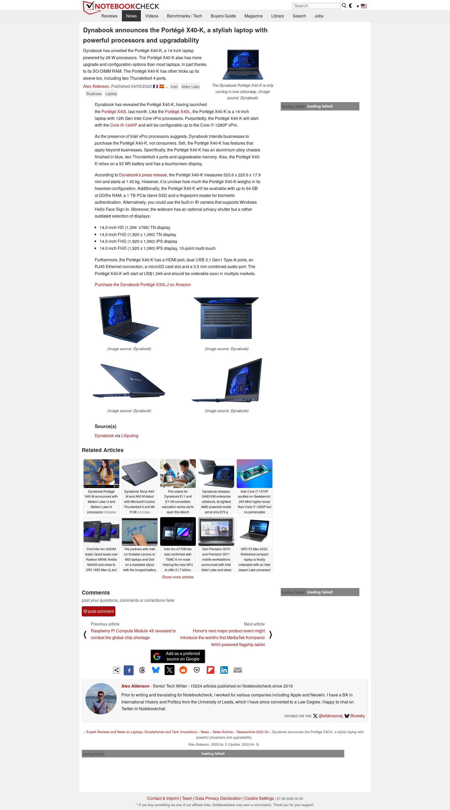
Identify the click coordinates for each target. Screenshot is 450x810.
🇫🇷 (155, 86)
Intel (174, 86)
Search (299, 16)
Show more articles (178, 576)
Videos (151, 16)
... (166, 86)
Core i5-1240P (123, 125)
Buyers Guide (223, 16)
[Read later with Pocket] (197, 670)
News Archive (223, 731)
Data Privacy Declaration (218, 798)
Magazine (254, 16)
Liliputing (129, 435)
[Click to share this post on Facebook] (129, 670)
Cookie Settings (259, 798)
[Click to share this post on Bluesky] (156, 670)
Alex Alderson (96, 86)
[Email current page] (238, 670)
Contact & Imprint (163, 798)
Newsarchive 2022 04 (252, 731)
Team (187, 798)
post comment (100, 611)
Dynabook (104, 435)
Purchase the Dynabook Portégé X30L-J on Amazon (143, 284)
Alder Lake (190, 86)
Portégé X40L (114, 111)
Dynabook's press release (143, 175)
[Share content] (116, 670)
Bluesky (357, 716)
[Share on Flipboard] (210, 670)
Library (277, 16)
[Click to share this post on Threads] (142, 670)
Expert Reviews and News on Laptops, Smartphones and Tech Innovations (141, 731)
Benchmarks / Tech (184, 16)
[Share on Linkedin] (224, 670)
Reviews (109, 16)
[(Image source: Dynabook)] (129, 319)
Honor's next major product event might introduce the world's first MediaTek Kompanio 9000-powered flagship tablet (222, 637)
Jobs (319, 16)
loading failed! (293, 106)
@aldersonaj (330, 716)
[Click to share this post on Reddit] (183, 670)
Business (94, 93)
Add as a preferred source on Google (183, 656)
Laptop (111, 93)
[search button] (344, 5)
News (131, 16)
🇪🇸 (161, 86)
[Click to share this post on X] (169, 670)
